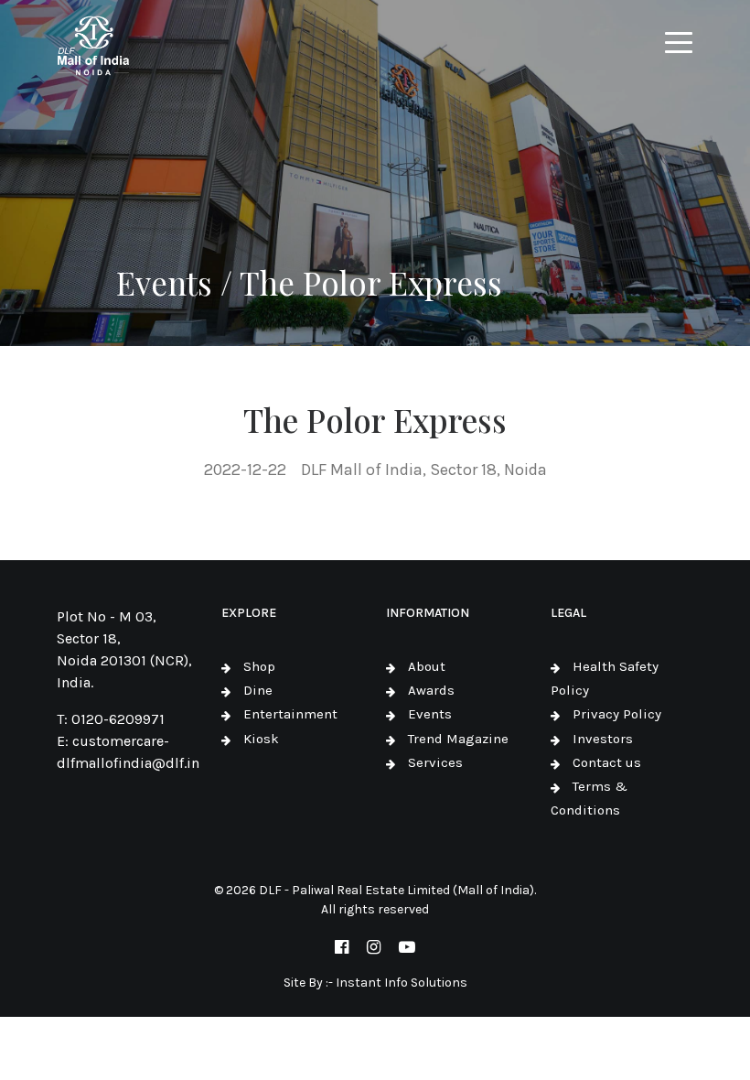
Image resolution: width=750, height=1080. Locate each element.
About (426, 666)
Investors (603, 738)
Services (435, 762)
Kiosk (261, 738)
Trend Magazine (458, 738)
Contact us (607, 762)
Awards (431, 690)
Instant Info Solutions (401, 982)
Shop (259, 666)
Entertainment (290, 714)
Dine (258, 690)
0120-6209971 (118, 719)
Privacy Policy (617, 714)
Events (430, 714)
